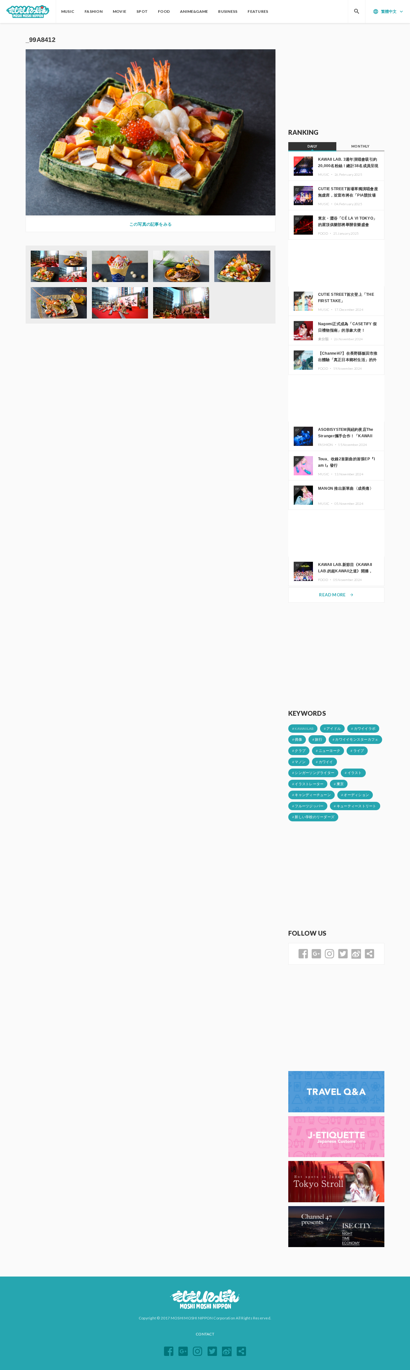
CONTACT (205, 1334)
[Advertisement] (336, 76)
